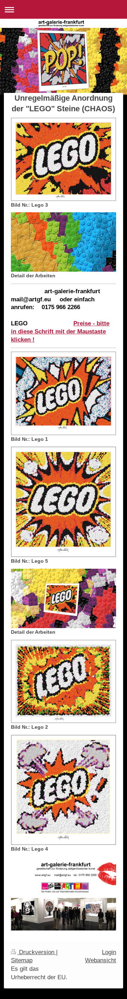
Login (109, 952)
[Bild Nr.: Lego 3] (63, 159)
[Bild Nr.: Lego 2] (63, 681)
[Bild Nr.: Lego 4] (63, 790)
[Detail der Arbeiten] (63, 242)
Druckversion (36, 952)
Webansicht (100, 960)
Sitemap (21, 960)
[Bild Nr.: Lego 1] (63, 393)
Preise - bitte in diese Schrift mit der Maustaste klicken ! (60, 331)
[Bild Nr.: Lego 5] (63, 502)
